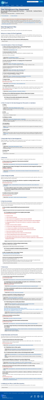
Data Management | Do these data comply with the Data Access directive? (21, 279)
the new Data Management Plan (29, 22)
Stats (17, 5)
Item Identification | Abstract (13, 57)
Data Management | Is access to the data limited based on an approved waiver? (24, 286)
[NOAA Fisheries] (34, 397)
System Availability (21, 393)
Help (22, 5)
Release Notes (14, 393)
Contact (10, 393)
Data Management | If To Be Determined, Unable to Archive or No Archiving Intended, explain (23, 355)
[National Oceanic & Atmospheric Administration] (38, 397)
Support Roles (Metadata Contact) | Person (16, 107)
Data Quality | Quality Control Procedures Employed (17, 197)
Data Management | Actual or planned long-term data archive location (20, 345)
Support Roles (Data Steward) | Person (15, 146)
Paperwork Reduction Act (36, 393)
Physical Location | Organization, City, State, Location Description (19, 362)
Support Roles (5, 127)
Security (29, 393)
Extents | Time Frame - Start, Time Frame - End (16, 69)
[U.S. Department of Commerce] (41, 397)
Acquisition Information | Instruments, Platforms (16, 91)
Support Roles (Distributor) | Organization (15, 297)
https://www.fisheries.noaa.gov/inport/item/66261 (11, 253)
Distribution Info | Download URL (16, 312)
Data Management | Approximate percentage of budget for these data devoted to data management (21, 171)
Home (2, 7)
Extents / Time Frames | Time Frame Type (15, 63)
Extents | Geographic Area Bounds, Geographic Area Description (19, 76)
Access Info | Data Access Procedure (14, 318)
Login (2, 5)
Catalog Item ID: (7, 7)
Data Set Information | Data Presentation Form (16, 83)
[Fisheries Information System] (31, 397)
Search (12, 5)
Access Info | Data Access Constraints (16, 292)
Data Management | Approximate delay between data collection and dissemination (22, 323)
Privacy (26, 393)
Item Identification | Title (12, 49)
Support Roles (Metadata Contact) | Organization (17, 119)
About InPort (6, 393)
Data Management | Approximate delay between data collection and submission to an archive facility (22, 369)
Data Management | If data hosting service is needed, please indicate (22, 303)
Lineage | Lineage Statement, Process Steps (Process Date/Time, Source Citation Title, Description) (21, 185)
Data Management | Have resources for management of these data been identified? (23, 164)
